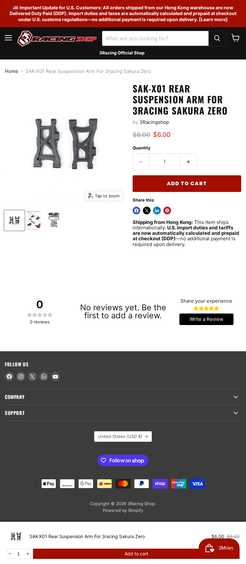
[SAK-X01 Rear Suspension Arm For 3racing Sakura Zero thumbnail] (14, 220)
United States (120, 436)
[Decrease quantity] (9, 554)
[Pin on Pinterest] (167, 210)
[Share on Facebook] (136, 210)
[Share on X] (147, 210)
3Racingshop (154, 122)
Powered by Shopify (123, 510)
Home (11, 71)
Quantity (142, 148)
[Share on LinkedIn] (157, 210)
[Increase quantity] (27, 554)
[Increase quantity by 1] (188, 162)
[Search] (217, 38)
